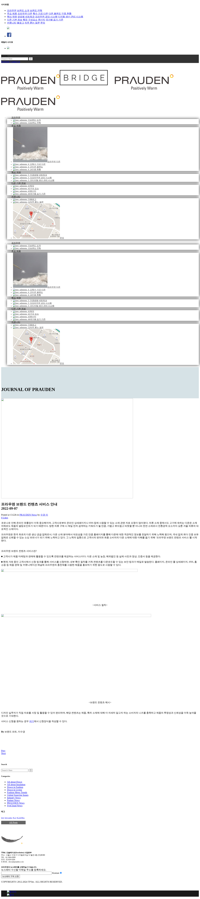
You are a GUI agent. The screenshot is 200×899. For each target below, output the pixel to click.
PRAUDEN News (28, 515)
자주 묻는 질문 (32, 23)
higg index (8, 818)
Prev (3, 750)
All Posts (13, 822)
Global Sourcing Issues (17, 795)
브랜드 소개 (23, 10)
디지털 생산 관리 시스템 (70, 16)
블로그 (20, 23)
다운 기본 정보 (14, 19)
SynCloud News (14, 805)
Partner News (13, 800)
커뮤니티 (11, 23)
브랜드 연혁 (36, 10)
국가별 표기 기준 (54, 19)
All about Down (14, 782)
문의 (42, 23)
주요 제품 (12, 13)
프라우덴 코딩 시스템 (46, 16)
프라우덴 (11, 10)
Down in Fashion (15, 787)
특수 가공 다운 (40, 13)
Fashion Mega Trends (17, 792)
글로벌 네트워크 (26, 16)
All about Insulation (16, 784)
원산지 (41, 19)
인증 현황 (66, 13)
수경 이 (44, 515)
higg (2, 818)
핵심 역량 (12, 16)
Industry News (14, 797)
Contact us (15, 61)
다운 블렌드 (55, 13)
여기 (31, 721)
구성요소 (32, 19)
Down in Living (14, 790)
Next (3, 753)
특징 (25, 19)
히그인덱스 (21, 818)
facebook (5, 61)
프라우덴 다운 (25, 13)
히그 (14, 818)
